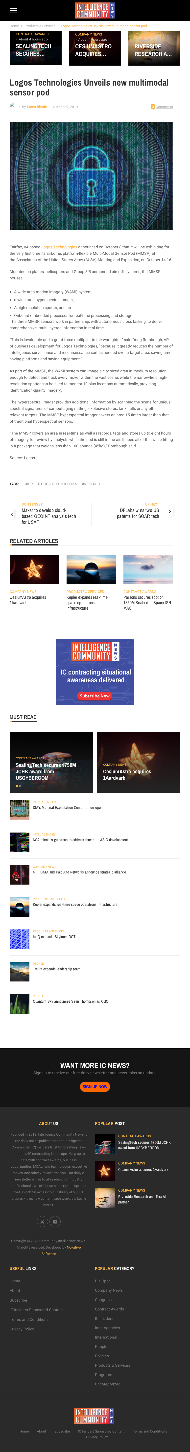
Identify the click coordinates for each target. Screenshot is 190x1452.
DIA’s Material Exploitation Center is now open (67, 807)
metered (92, 484)
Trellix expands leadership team (56, 969)
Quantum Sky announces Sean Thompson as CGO (70, 1001)
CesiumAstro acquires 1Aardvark (93, 50)
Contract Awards (32, 34)
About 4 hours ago (33, 39)
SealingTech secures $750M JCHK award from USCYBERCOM (33, 49)
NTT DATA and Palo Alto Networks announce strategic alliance (79, 872)
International (106, 1337)
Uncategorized (107, 1384)
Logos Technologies (59, 247)
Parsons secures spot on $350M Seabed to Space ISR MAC (147, 602)
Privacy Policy (22, 1329)
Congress (103, 1300)
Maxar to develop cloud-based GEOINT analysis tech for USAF (49, 516)
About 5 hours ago (152, 39)
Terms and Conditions (29, 1320)
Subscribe (18, 1300)
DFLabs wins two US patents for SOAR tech (138, 513)
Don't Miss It (33, 504)
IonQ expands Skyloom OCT (54, 936)
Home (14, 26)
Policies (102, 1356)
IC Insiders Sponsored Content (36, 1310)
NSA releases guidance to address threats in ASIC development (80, 839)
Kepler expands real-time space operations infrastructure (87, 602)
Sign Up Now (95, 1087)
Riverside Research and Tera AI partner (154, 50)
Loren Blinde (37, 106)
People (38, 964)
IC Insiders (104, 1319)
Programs (103, 1375)
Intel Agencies (44, 802)
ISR (30, 484)
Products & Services (39, 26)
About (15, 1291)
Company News (88, 34)
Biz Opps (103, 1281)
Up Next (152, 504)
